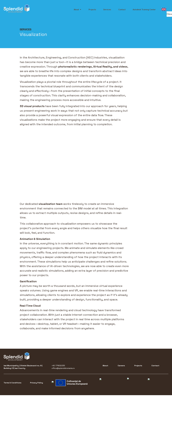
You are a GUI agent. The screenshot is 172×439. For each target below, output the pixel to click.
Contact (155, 365)
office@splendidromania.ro (63, 368)
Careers (121, 365)
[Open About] (80, 9)
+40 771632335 (58, 365)
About (105, 365)
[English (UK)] (164, 9)
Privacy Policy (36, 383)
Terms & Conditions (12, 383)
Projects (138, 365)
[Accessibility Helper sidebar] (169, 14)
